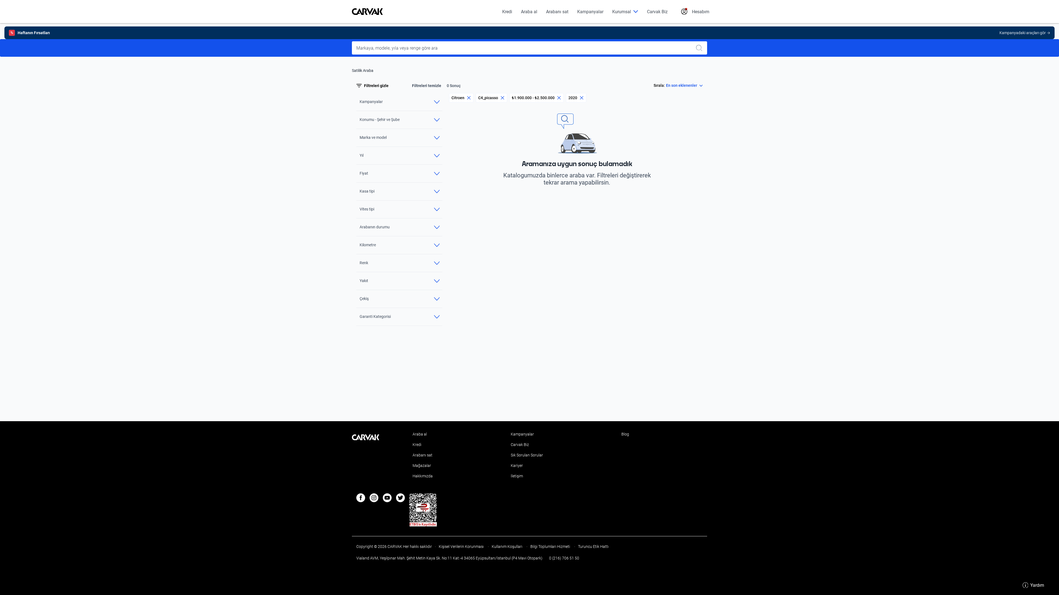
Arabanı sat (557, 11)
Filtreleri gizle (376, 85)
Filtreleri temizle (426, 85)
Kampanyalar (590, 11)
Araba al (529, 11)
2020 (572, 98)
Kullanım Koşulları (507, 546)
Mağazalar (422, 465)
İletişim (517, 476)
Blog (625, 434)
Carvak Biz (657, 11)
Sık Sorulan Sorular (527, 455)
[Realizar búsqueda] (701, 48)
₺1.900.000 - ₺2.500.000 (533, 98)
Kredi (507, 11)
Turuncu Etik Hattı (593, 546)
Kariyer (517, 465)
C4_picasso (488, 98)
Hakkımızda (423, 476)
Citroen (457, 98)
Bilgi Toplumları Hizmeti (550, 546)
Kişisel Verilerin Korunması (461, 546)
